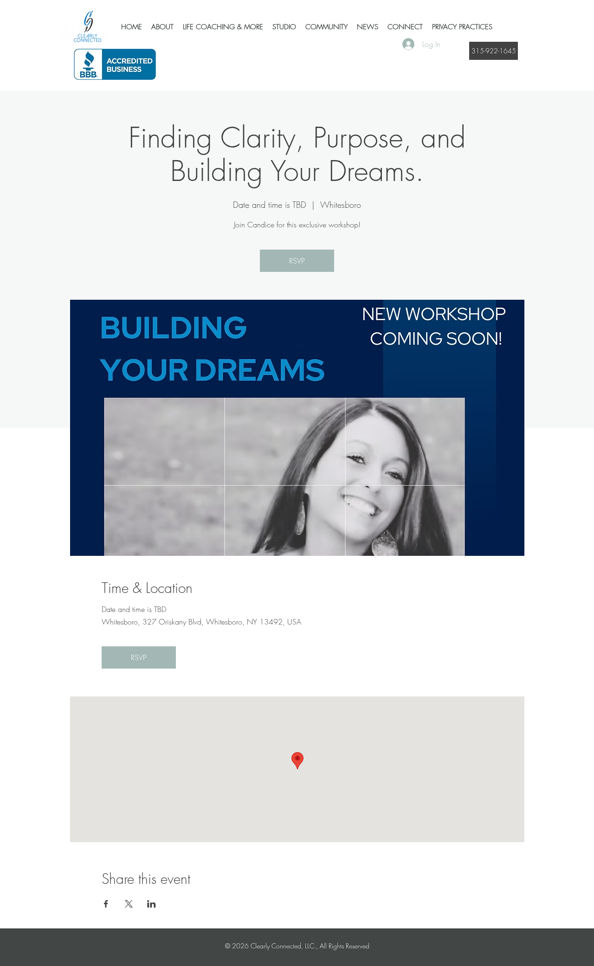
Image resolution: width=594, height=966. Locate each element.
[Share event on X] (128, 904)
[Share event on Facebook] (106, 904)
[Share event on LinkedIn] (151, 904)
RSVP (297, 261)
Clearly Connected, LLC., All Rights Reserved (310, 945)
